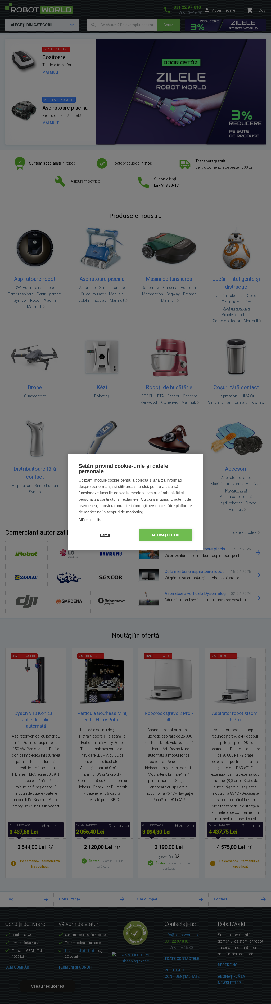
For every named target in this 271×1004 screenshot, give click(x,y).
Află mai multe (90, 520)
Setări (105, 535)
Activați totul (166, 535)
